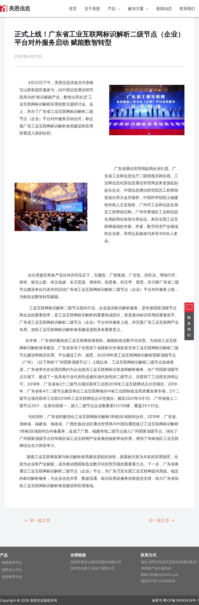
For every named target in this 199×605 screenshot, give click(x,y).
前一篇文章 (37, 520)
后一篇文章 (161, 520)
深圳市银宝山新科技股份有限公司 (95, 562)
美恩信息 (19, 8)
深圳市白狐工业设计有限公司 (92, 568)
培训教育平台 (12, 577)
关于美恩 (92, 8)
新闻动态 (164, 8)
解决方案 (136, 8)
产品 (112, 8)
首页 (73, 8)
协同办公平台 (12, 570)
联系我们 (187, 8)
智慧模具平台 (12, 562)
